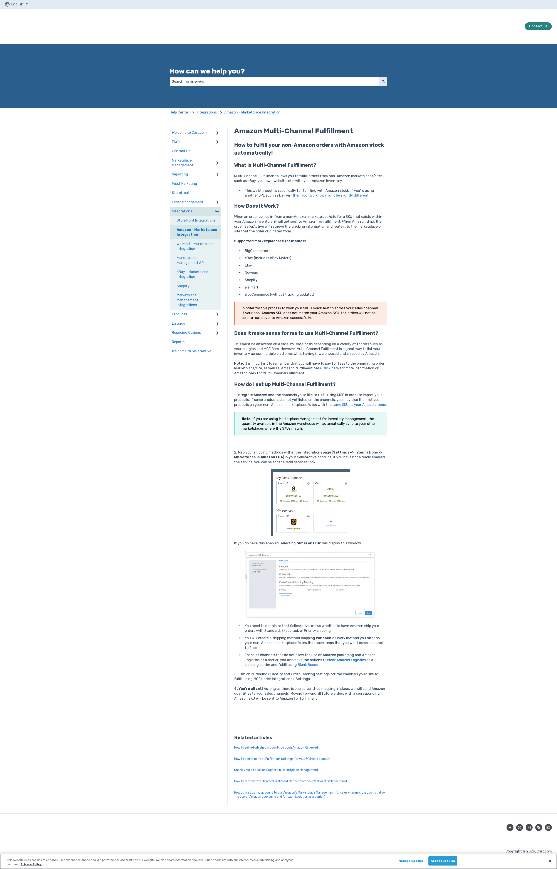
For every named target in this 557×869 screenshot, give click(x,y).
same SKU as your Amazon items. (359, 405)
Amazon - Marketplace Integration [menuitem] (197, 232)
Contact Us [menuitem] (181, 151)
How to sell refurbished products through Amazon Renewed (276, 747)
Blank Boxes (308, 665)
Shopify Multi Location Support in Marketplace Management (276, 770)
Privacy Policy (31, 864)
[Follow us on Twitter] (519, 827)
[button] (217, 132)
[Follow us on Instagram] (529, 827)
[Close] (550, 861)
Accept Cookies (443, 860)
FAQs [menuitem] (176, 142)
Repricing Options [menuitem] (186, 332)
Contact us (538, 26)
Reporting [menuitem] (180, 174)
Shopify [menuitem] (183, 286)
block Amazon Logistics (346, 660)
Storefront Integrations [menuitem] (196, 220)
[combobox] (274, 81)
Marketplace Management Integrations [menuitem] (187, 300)
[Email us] (548, 827)
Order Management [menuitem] (187, 202)
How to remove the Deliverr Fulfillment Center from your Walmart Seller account (290, 781)
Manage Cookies (411, 860)
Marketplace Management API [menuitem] (191, 260)
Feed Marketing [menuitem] (184, 184)
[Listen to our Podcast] (538, 827)
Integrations (206, 112)
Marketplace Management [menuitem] (182, 162)
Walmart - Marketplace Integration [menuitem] (195, 246)
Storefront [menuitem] (181, 193)
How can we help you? (207, 71)
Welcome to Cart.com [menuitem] (189, 132)
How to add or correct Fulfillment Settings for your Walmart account (282, 759)
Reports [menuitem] (178, 342)
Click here (331, 368)
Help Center (179, 112)
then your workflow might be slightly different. (331, 195)
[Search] (383, 81)
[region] (278, 861)
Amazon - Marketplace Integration (252, 112)
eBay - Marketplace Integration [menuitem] (192, 274)
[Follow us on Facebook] (510, 827)
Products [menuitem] (179, 314)
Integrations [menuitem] (182, 211)
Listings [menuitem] (178, 323)
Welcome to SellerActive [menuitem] (191, 351)
